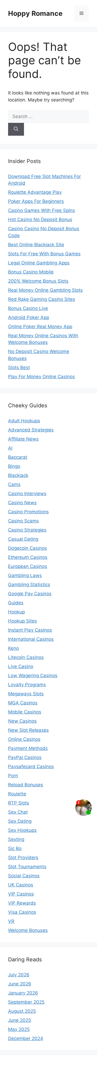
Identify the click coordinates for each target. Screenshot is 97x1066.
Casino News (22, 502)
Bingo (14, 466)
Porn (13, 775)
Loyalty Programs (27, 684)
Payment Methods (28, 748)
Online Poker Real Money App (40, 326)
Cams (14, 484)
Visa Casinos (22, 912)
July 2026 (18, 974)
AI (10, 448)
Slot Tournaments (27, 866)
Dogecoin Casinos (27, 548)
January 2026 (23, 993)
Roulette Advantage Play (35, 192)
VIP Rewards (22, 903)
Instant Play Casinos (30, 630)
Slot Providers (23, 857)
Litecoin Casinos (26, 657)
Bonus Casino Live (28, 308)
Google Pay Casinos (29, 593)
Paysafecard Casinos (31, 766)
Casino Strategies (27, 530)
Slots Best (19, 367)
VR (11, 921)
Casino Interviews (27, 493)
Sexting (16, 839)
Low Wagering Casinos (32, 675)
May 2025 (19, 1029)
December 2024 (25, 1038)
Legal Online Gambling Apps (39, 262)
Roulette (17, 793)
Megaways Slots (26, 693)
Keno (13, 648)
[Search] (16, 129)
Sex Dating (20, 821)
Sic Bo (15, 848)
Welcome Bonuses (28, 930)
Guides (15, 602)
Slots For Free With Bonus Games (44, 253)
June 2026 (19, 984)
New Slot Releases (28, 730)
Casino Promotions (28, 511)
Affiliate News (23, 439)
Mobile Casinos (24, 712)
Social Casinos (24, 875)
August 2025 (22, 1011)
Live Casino (20, 666)
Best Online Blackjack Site (36, 244)
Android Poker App (28, 317)
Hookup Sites (22, 621)
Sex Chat (18, 812)
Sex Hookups (22, 830)
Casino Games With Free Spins (41, 210)
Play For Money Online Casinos (41, 376)
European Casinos (27, 566)
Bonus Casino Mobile (31, 272)
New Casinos (22, 721)
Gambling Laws (25, 575)
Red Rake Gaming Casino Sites (41, 299)
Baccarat (17, 457)
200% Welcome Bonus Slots (38, 281)
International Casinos (31, 639)
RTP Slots (18, 803)
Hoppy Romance (35, 13)
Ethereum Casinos (27, 557)
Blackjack (18, 475)
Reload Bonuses (25, 784)
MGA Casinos (22, 702)
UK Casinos (20, 884)
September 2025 (26, 1002)
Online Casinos (24, 739)
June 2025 (19, 1020)
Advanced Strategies (31, 430)
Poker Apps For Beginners (36, 201)
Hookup (16, 611)
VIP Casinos (21, 894)
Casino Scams (23, 520)
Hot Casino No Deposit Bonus (40, 219)
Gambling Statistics (29, 584)
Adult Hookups (24, 420)
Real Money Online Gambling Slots (45, 290)
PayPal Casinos (24, 757)
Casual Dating (23, 539)
